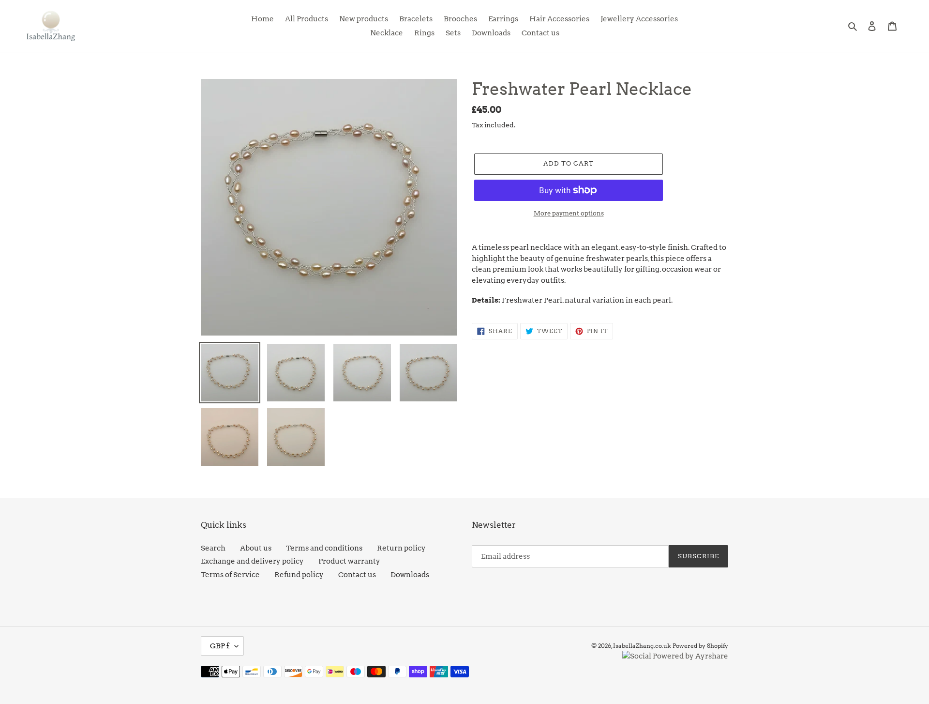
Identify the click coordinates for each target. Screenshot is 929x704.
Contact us (357, 574)
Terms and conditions (324, 548)
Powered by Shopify (700, 645)
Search (213, 548)
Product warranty (349, 561)
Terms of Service (230, 574)
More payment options (569, 213)
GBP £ (220, 646)
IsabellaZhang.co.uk (642, 645)
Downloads (409, 574)
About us (255, 548)
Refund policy (299, 574)
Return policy (401, 548)
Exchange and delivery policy (252, 561)
